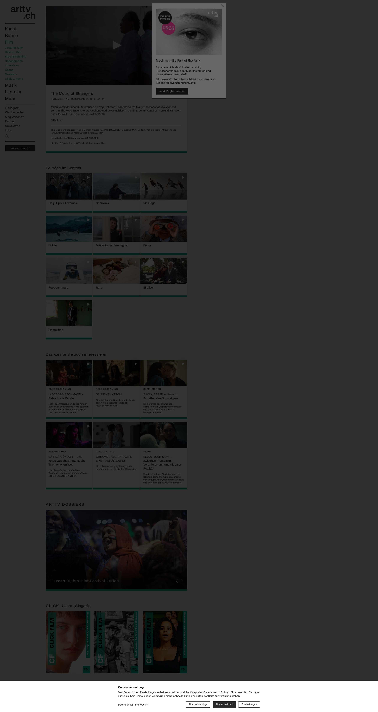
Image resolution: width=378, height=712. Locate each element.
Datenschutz (125, 704)
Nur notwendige (198, 704)
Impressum (141, 704)
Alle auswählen (224, 704)
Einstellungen (249, 704)
